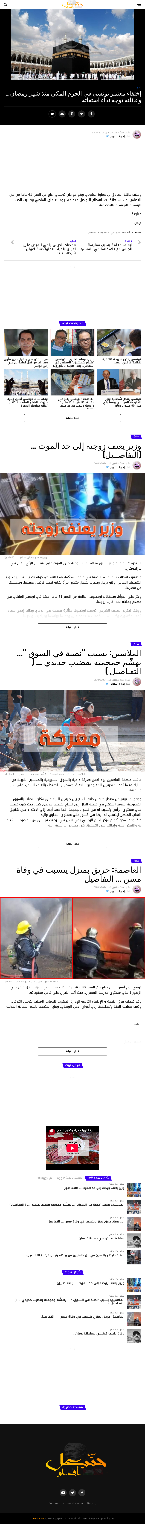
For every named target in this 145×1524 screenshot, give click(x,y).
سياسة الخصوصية (73, 1503)
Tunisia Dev (37, 1518)
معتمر (91, 233)
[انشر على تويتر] (82, 114)
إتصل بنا (91, 1503)
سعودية (102, 233)
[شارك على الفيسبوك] (92, 114)
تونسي (115, 233)
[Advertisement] (72, 167)
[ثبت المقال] (72, 114)
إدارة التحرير (118, 136)
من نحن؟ (54, 1503)
